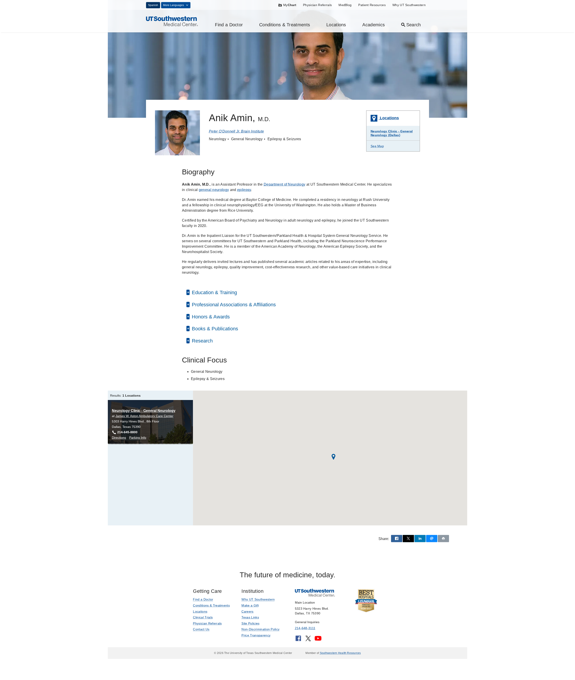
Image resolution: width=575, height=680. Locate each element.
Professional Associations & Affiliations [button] (233, 304)
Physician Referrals (317, 5)
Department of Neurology (284, 184)
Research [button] (201, 341)
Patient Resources (371, 5)
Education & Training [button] (213, 292)
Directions (119, 438)
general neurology (214, 190)
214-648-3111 (305, 628)
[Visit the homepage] (172, 21)
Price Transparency (255, 635)
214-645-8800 (127, 432)
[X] (308, 640)
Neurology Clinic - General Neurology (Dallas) (392, 133)
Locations (336, 24)
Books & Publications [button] (214, 328)
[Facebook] (298, 640)
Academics (373, 24)
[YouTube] (318, 640)
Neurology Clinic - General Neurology (143, 411)
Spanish (153, 5)
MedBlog (345, 5)
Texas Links (250, 617)
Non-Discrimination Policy (260, 629)
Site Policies (250, 623)
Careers (247, 611)
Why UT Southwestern (409, 5)
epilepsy (244, 190)
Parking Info (137, 438)
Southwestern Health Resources (340, 653)
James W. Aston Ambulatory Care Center (144, 416)
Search (413, 24)
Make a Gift (250, 605)
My (289, 5)
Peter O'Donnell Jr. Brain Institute (236, 131)
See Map (377, 146)
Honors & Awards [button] (210, 317)
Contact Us (201, 629)
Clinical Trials (203, 617)
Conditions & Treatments (284, 24)
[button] (334, 457)
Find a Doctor (229, 24)
